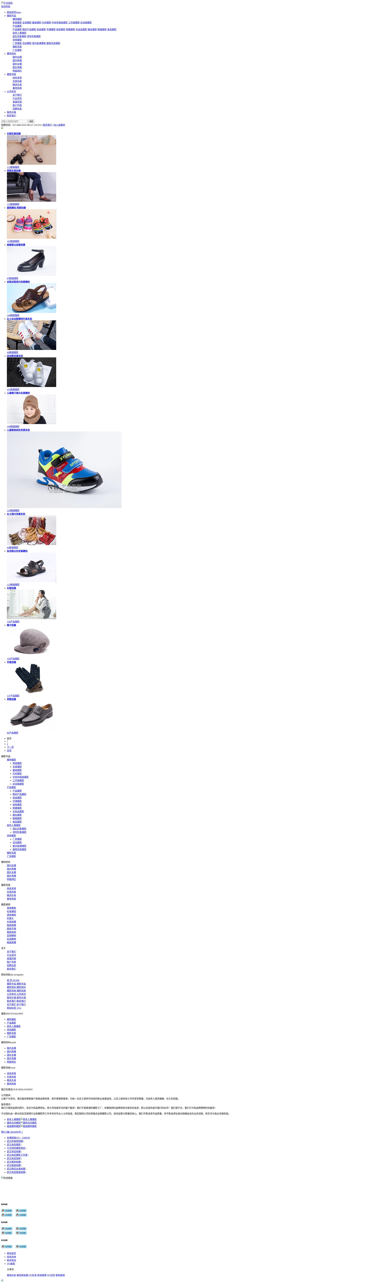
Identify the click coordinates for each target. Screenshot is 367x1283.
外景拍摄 (11, 922)
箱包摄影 (92, 29)
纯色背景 (17, 78)
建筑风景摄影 (53, 43)
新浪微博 (41, 1275)
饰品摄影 (41, 29)
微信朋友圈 (22, 1275)
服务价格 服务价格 (16, 997)
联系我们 (47, 125)
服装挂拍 (11, 932)
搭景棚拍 (11, 908)
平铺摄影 (51, 29)
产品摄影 (17, 26)
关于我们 (17, 95)
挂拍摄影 (60, 29)
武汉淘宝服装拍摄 (16, 1172)
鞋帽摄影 (102, 29)
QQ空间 (51, 1275)
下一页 (10, 747)
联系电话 (11, 1260)
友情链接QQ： (14, 1138)
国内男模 (17, 60)
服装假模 (11, 925)
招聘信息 (17, 109)
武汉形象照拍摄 (15, 1141)
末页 (9, 750)
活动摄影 (27, 43)
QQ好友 (33, 1275)
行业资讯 (17, 98)
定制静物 (11, 935)
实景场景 (17, 81)
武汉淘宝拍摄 (14, 1151)
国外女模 (17, 64)
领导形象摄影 (34, 36)
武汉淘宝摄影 (14, 1144)
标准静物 (11, 939)
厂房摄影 (17, 43)
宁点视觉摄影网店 (16, 1148)
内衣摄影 (46, 22)
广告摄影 (17, 50)
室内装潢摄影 (39, 43)
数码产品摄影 (29, 29)
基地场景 (17, 88)
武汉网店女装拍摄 (16, 1169)
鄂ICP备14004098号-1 (12, 1132)
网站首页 (11, 1253)
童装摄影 (36, 22)
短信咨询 (11, 1257)
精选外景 (17, 84)
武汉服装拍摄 (14, 1165)
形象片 (10, 918)
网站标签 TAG (14, 1008)
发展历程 (17, 102)
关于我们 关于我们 (16, 1004)
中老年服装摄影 (60, 22)
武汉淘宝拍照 (14, 1158)
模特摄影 (17, 19)
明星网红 (17, 71)
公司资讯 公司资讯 (16, 994)
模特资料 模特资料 (16, 987)
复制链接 (60, 1275)
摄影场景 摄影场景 (16, 990)
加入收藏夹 (59, 125)
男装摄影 (17, 22)
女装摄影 (27, 22)
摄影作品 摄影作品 (16, 984)
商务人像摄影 (19, 33)
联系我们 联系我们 (16, 1001)
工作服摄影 (74, 22)
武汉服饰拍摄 (14, 1162)
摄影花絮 (17, 47)
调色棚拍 (11, 915)
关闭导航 (5, 6)
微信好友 (11, 1275)
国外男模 (17, 67)
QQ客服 (11, 1263)
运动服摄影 (86, 22)
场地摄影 (17, 40)
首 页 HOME (13, 980)
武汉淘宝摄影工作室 (17, 1155)
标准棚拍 (11, 911)
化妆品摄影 (81, 29)
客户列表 (17, 105)
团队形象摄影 (19, 36)
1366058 (26, 1138)
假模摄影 (70, 29)
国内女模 (17, 57)
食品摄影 (111, 29)
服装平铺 (11, 928)
